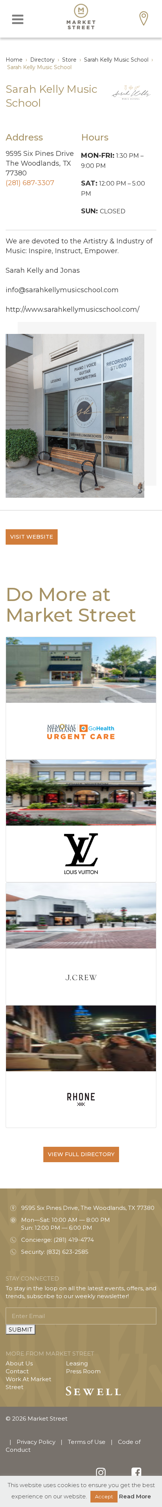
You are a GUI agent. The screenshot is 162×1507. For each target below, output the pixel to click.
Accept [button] (104, 1496)
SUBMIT (20, 1329)
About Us (19, 1363)
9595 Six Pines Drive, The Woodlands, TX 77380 (87, 1207)
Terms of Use (86, 1441)
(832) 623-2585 (67, 1251)
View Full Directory (81, 1154)
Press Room (83, 1371)
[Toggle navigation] (18, 19)
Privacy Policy (36, 1441)
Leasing (77, 1363)
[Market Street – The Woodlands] (81, 16)
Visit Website (31, 536)
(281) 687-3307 (30, 183)
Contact (17, 1371)
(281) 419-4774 (73, 1239)
